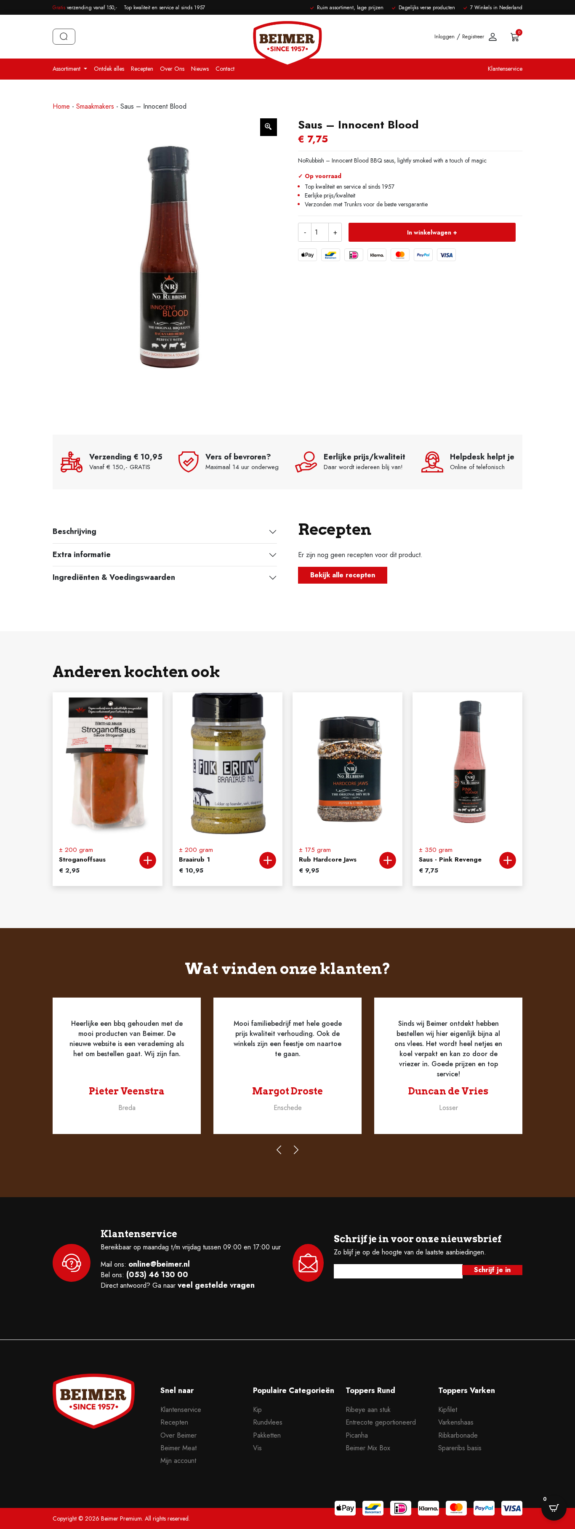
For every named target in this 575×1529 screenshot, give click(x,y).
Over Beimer (178, 1435)
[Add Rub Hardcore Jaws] (387, 860)
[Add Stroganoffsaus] (147, 860)
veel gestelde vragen (216, 1285)
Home (61, 106)
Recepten (142, 68)
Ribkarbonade (458, 1435)
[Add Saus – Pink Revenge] (507, 860)
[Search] (64, 37)
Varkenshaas (456, 1422)
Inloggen (444, 36)
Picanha (357, 1435)
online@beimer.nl (159, 1264)
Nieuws (200, 68)
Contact (225, 68)
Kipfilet (447, 1409)
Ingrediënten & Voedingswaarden (114, 577)
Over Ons (172, 68)
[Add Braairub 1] (267, 860)
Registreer (473, 36)
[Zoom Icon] (268, 127)
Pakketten (267, 1435)
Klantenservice (505, 68)
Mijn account (178, 1460)
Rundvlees (267, 1422)
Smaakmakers (95, 106)
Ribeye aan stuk (368, 1409)
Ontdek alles (109, 68)
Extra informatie (82, 554)
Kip (257, 1409)
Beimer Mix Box (368, 1448)
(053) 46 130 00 (157, 1274)
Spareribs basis (460, 1448)
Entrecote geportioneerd (381, 1422)
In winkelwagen (429, 232)
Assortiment (67, 68)
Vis (257, 1448)
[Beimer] (94, 1419)
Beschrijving (74, 531)
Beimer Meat (178, 1448)
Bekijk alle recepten (342, 575)
